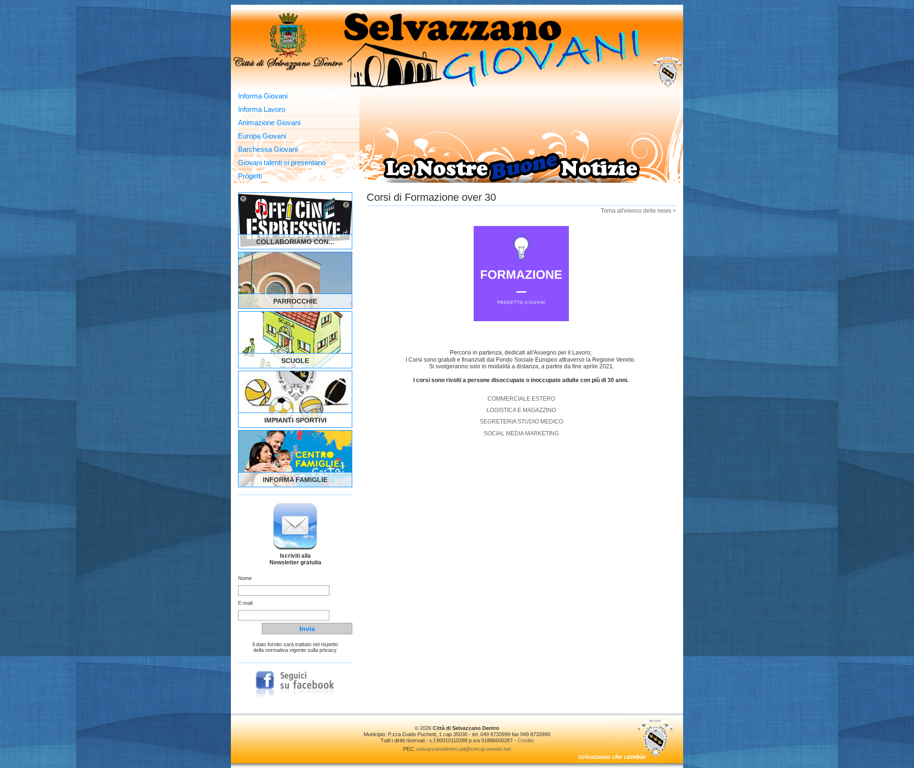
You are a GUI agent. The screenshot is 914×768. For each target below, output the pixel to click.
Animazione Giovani (269, 122)
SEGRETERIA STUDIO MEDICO (521, 421)
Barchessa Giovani (268, 149)
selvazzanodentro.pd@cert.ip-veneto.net (464, 749)
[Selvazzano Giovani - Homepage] (457, 49)
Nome (245, 578)
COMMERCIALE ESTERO (521, 398)
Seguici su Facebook (295, 684)
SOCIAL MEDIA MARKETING (521, 433)
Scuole (295, 360)
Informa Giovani (263, 96)
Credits (525, 740)
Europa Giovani (262, 136)
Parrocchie (295, 301)
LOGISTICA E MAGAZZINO (521, 410)
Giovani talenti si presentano (282, 162)
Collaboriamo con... (295, 242)
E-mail (245, 603)
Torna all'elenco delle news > (638, 210)
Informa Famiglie (295, 479)
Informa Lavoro (261, 109)
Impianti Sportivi (295, 420)
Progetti (250, 176)
